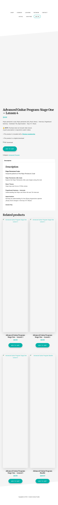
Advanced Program (14, 155)
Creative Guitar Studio (29, 5)
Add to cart (10, 149)
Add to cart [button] (15, 345)
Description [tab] (7, 160)
